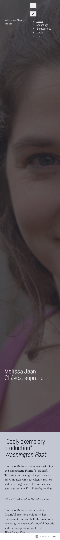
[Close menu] (33, 14)
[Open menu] (33, 5)
